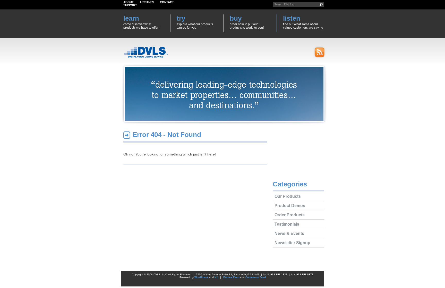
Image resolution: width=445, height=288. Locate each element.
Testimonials (287, 224)
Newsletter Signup (292, 243)
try (181, 18)
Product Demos (290, 205)
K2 (216, 277)
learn (131, 18)
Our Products (288, 196)
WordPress (201, 277)
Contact (167, 2)
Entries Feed (231, 277)
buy (236, 18)
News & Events (289, 233)
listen (291, 18)
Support (130, 5)
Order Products (290, 215)
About (128, 2)
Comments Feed (255, 277)
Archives (147, 2)
